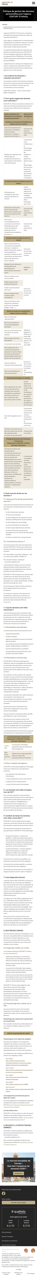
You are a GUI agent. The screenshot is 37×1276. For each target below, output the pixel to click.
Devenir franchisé (7, 1236)
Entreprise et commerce (9, 1241)
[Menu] (33, 2)
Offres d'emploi (6, 1232)
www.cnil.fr (7, 602)
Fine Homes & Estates (9, 1245)
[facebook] (3, 1193)
